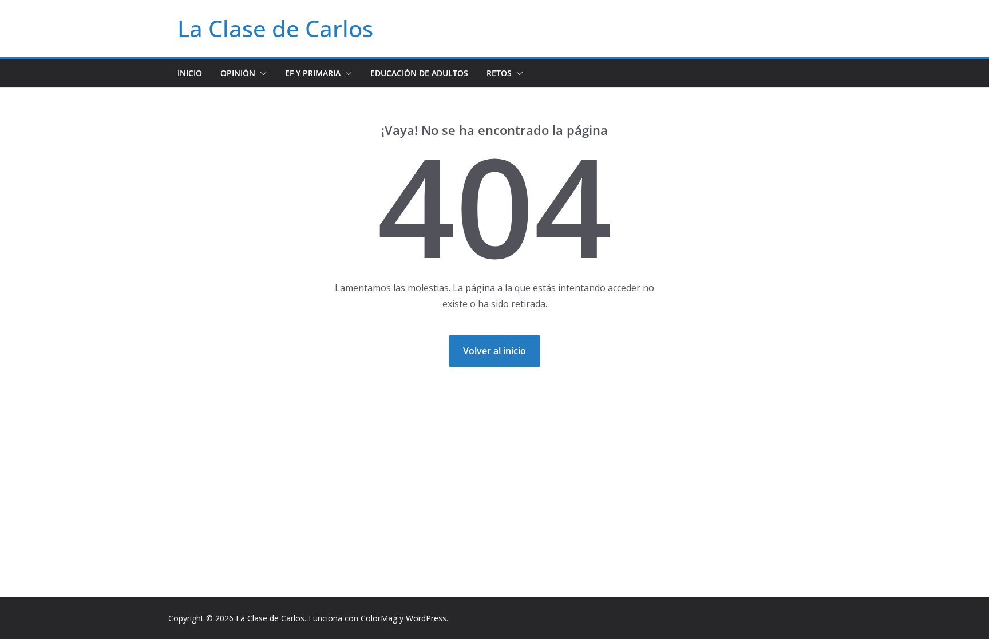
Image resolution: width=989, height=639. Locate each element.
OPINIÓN (237, 73)
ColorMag (379, 618)
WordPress (426, 618)
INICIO (189, 73)
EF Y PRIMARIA (313, 73)
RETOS (499, 73)
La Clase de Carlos (275, 28)
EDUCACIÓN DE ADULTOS (419, 73)
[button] (261, 73)
